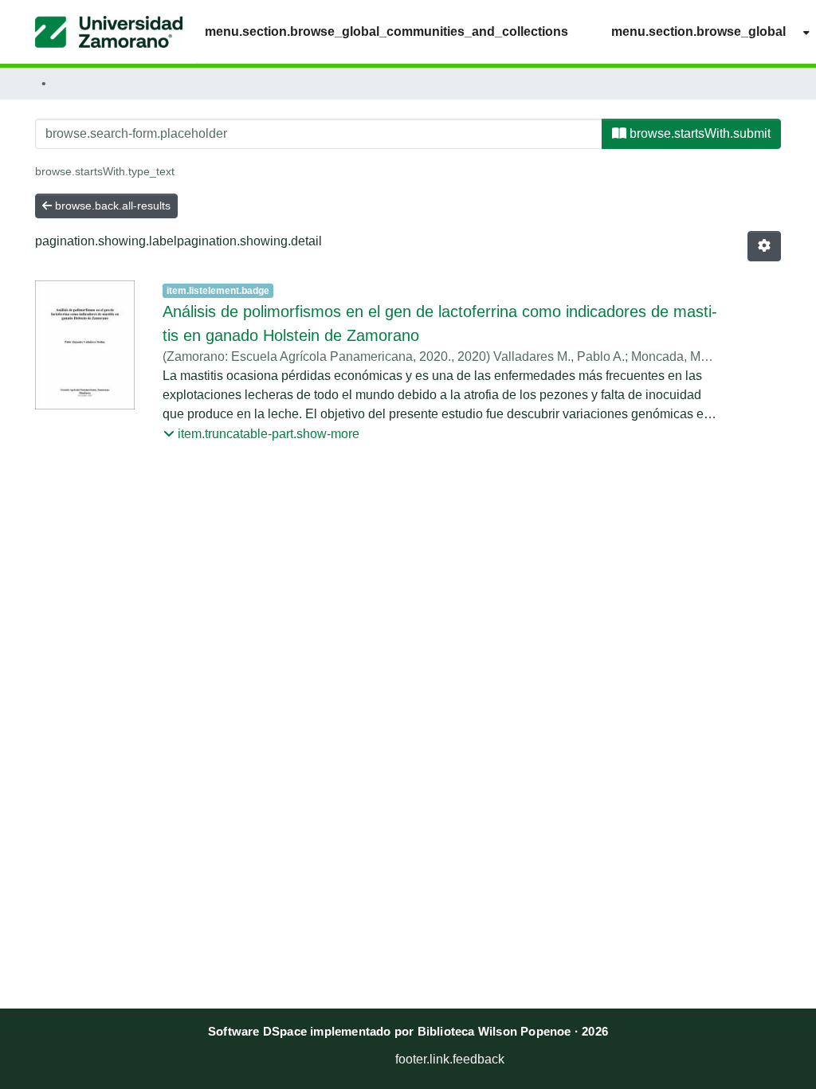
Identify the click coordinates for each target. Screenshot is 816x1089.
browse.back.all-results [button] (111, 205)
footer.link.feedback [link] (449, 1059)
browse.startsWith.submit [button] (698, 133)
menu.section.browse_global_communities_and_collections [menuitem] (386, 31)
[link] (333, 1054)
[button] (108, 32)
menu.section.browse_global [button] (698, 31)
